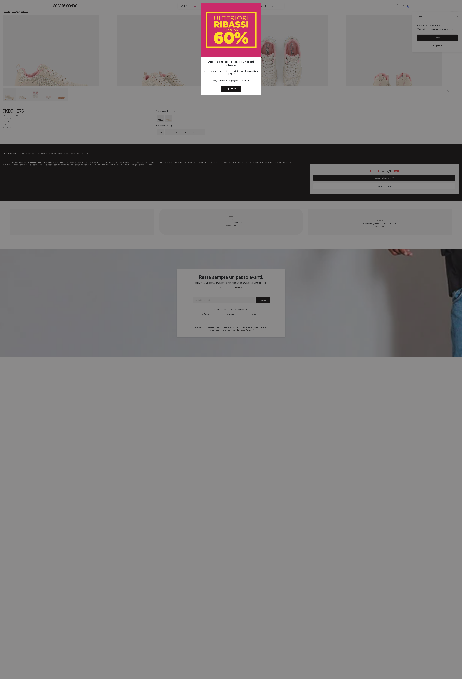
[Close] (258, 6)
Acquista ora (231, 89)
